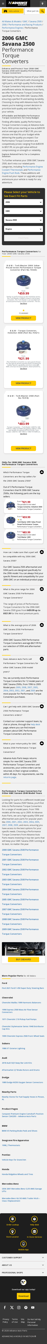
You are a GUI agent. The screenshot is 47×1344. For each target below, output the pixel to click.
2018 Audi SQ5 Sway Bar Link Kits (17, 1063)
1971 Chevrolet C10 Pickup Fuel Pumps (19, 1019)
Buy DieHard (23, 959)
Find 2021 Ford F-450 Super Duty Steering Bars (23, 988)
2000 (32, 690)
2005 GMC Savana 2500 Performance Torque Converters (20, 902)
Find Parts (23, 238)
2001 (22, 690)
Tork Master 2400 (24, 537)
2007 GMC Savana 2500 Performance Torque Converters (20, 911)
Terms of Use (15, 1320)
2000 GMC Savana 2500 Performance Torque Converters (20, 852)
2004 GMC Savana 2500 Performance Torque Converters (20, 892)
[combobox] (35, 11)
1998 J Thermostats (11, 1145)
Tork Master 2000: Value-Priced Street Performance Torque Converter (29, 523)
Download (24, 1296)
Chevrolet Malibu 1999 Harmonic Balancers (21, 1002)
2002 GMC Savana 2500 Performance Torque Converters (20, 872)
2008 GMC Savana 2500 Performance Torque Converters (20, 921)
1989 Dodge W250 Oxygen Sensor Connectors (22, 1082)
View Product (23, 318)
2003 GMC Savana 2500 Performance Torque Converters (20, 882)
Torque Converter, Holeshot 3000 (29, 507)
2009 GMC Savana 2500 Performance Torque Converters (20, 931)
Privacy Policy (6, 1320)
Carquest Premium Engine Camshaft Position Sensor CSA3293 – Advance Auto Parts (22, 1115)
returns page (9, 777)
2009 (18, 687)
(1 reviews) (23, 313)
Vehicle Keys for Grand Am (14, 1159)
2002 (17, 690)
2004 (5, 690)
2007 (29, 687)
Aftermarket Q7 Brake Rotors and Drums (21, 1070)
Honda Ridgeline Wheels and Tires (17, 1174)
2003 (11, 690)
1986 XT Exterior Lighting (13, 1048)
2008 (24, 687)
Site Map (23, 1320)
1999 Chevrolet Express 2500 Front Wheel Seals (23, 1036)
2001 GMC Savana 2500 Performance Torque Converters (20, 862)
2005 (35, 687)
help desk (35, 724)
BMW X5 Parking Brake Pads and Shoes (19, 1131)
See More (23, 303)
